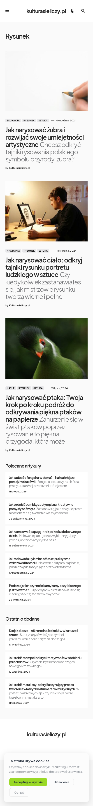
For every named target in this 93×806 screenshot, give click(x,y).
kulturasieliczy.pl (46, 10)
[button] (7, 10)
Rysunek (29, 120)
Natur (11, 388)
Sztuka (43, 120)
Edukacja (13, 120)
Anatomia (13, 250)
